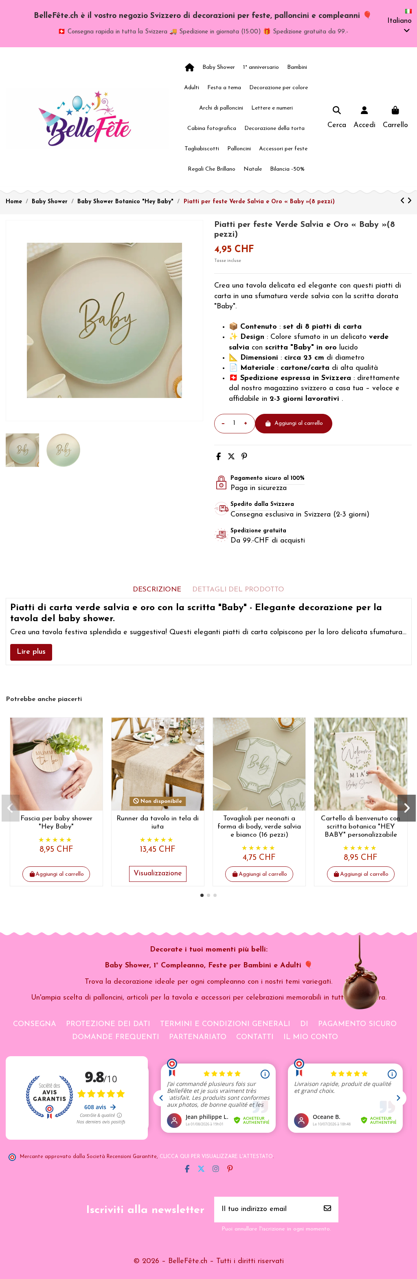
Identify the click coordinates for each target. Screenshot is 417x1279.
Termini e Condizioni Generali (225, 1024)
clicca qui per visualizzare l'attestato (216, 1156)
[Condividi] (218, 457)
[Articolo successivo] (409, 201)
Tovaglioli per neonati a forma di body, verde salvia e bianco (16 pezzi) (259, 827)
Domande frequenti (115, 1037)
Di (304, 1024)
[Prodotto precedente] (403, 201)
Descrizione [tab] (157, 589)
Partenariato (197, 1037)
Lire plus (31, 652)
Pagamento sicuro (357, 1024)
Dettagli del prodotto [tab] (238, 589)
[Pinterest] (244, 457)
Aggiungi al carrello (298, 423)
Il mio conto (310, 1037)
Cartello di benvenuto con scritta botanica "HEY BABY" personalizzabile (360, 827)
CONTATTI (255, 1037)
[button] (202, 895)
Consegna (34, 1024)
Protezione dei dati (108, 1024)
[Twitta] (231, 457)
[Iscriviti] (327, 1209)
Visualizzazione (158, 873)
